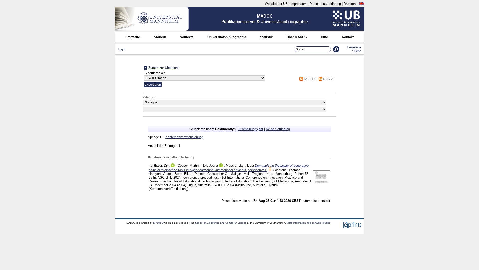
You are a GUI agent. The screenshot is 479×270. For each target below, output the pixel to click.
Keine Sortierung (278, 129)
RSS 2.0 (329, 79)
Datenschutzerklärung (325, 4)
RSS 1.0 (310, 79)
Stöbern (160, 37)
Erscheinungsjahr (250, 129)
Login (121, 49)
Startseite (132, 37)
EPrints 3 (158, 222)
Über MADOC (297, 37)
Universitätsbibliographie (226, 37)
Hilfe (324, 37)
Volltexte (186, 37)
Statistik (266, 37)
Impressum (298, 4)
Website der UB (276, 4)
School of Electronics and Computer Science (220, 222)
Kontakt (348, 37)
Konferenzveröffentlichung (184, 137)
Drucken (350, 4)
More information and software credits (308, 222)
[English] (361, 4)
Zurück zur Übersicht (163, 68)
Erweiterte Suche (354, 49)
